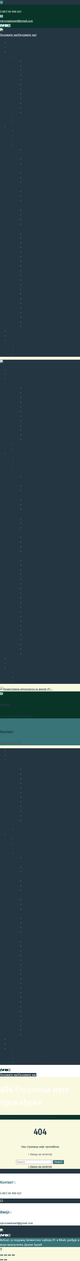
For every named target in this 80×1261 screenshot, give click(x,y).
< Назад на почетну (40, 1166)
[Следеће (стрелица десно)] (5, 1259)
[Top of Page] (1, 1249)
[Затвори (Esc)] (1, 1255)
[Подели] (5, 1255)
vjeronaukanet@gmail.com (16, 21)
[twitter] (3, 25)
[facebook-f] (1, 25)
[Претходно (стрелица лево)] (1, 1259)
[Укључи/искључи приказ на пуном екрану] (9, 1255)
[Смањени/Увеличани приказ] (13, 1255)
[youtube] (6, 25)
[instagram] (9, 25)
